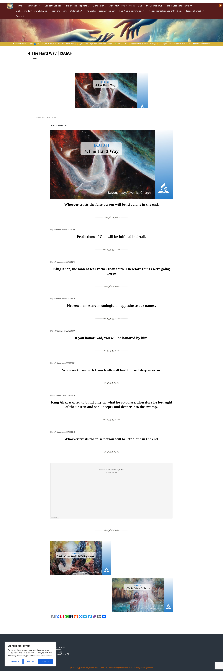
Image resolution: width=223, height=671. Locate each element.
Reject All (30, 661)
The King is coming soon (131, 11)
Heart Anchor (32, 6)
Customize (15, 661)
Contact (20, 16)
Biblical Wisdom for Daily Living (31, 11)
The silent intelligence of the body (165, 11)
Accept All (45, 661)
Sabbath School (53, 6)
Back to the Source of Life (151, 6)
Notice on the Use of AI (59, 654)
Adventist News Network (122, 6)
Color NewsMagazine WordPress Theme (122, 668)
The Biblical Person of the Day (100, 11)
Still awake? (76, 11)
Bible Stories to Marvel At (179, 6)
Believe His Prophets (76, 6)
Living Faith (98, 6)
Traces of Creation (195, 11)
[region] (30, 654)
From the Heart (59, 11)
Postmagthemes (146, 668)
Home (19, 6)
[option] (118, 44)
